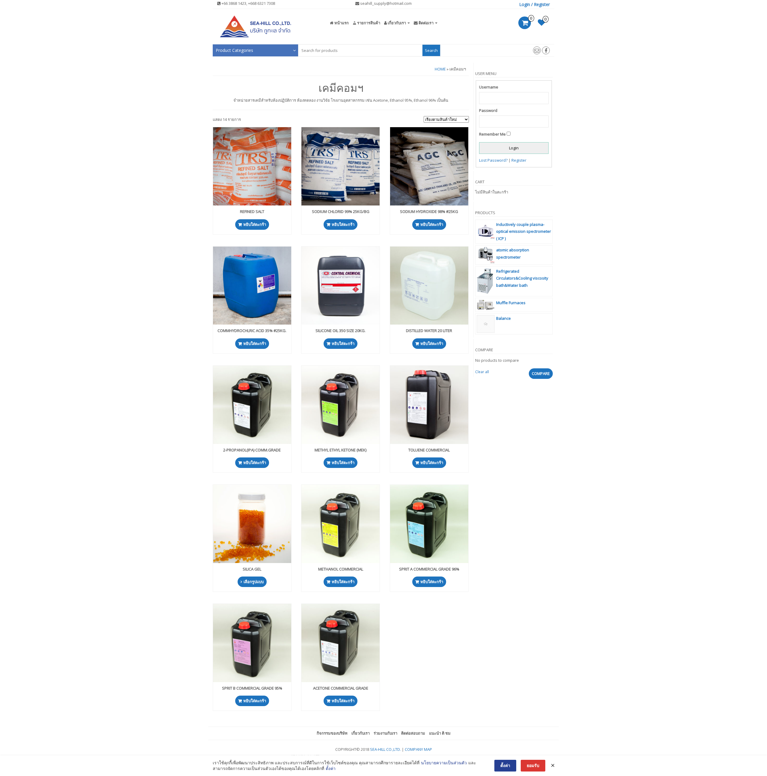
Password (488, 110)
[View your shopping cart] (524, 23)
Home (440, 69)
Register (518, 160)
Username (488, 87)
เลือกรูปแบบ (254, 581)
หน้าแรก (341, 22)
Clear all (482, 371)
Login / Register (534, 4)
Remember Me (492, 134)
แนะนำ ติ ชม (440, 733)
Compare (541, 373)
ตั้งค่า (331, 768)
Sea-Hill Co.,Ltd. (385, 749)
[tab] (255, 50)
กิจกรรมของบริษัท (332, 733)
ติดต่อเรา (426, 22)
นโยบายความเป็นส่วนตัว (444, 763)
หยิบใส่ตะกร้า (254, 224)
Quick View (255, 136)
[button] (255, 50)
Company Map (418, 749)
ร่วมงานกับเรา (385, 733)
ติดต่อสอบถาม (413, 733)
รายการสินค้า (368, 22)
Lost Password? (493, 160)
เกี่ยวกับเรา (397, 22)
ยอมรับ (533, 765)
